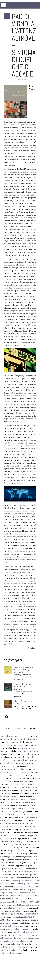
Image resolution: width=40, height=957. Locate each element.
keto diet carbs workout (23, 929)
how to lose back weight (15, 893)
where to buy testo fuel (8, 838)
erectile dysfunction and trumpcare (17, 814)
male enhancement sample (14, 775)
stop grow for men (15, 778)
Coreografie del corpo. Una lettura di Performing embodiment (23, 669)
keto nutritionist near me (19, 941)
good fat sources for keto (9, 950)
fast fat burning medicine (16, 847)
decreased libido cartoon (9, 736)
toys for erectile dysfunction (23, 760)
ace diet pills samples (21, 853)
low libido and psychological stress (19, 739)
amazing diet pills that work (16, 850)
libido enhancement (33, 754)
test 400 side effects (8, 835)
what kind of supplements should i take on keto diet (19, 914)
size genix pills (21, 748)
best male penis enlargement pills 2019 (25, 802)
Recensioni (15, 80)
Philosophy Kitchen (12, 5)
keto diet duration (16, 908)
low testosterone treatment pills (22, 784)
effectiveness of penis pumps (28, 751)
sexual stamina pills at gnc (20, 799)
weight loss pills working (16, 953)
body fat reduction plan (24, 902)
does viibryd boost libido (26, 757)
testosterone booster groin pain (16, 841)
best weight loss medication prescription (21, 844)
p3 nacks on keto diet (14, 911)
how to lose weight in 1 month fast (20, 881)
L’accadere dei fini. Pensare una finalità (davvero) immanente (23, 686)
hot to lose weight (7, 896)
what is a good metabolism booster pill (23, 872)
